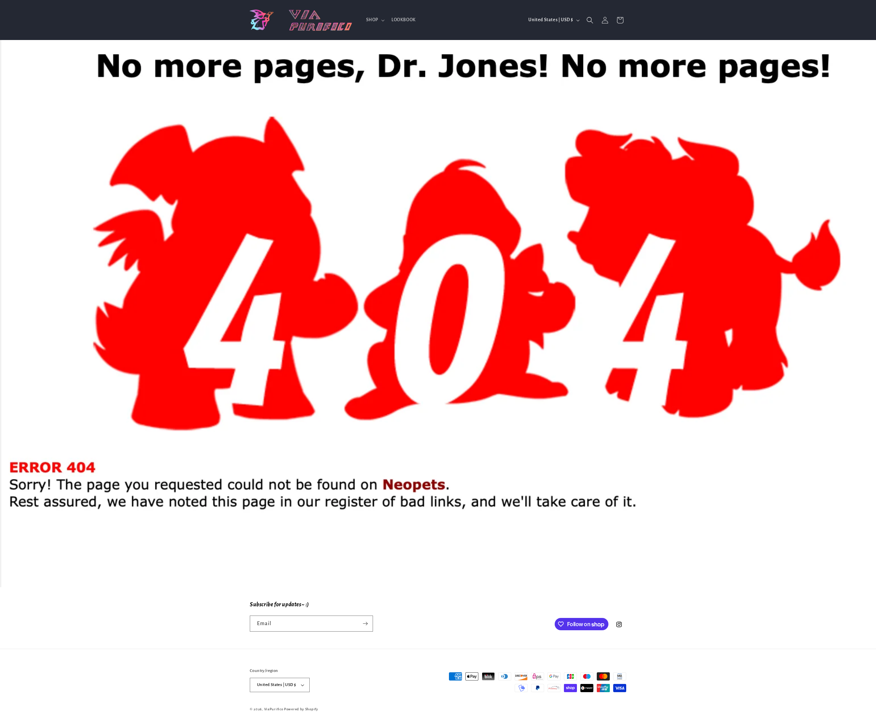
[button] (374, 20)
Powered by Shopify (301, 709)
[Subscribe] (365, 624)
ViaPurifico (273, 709)
